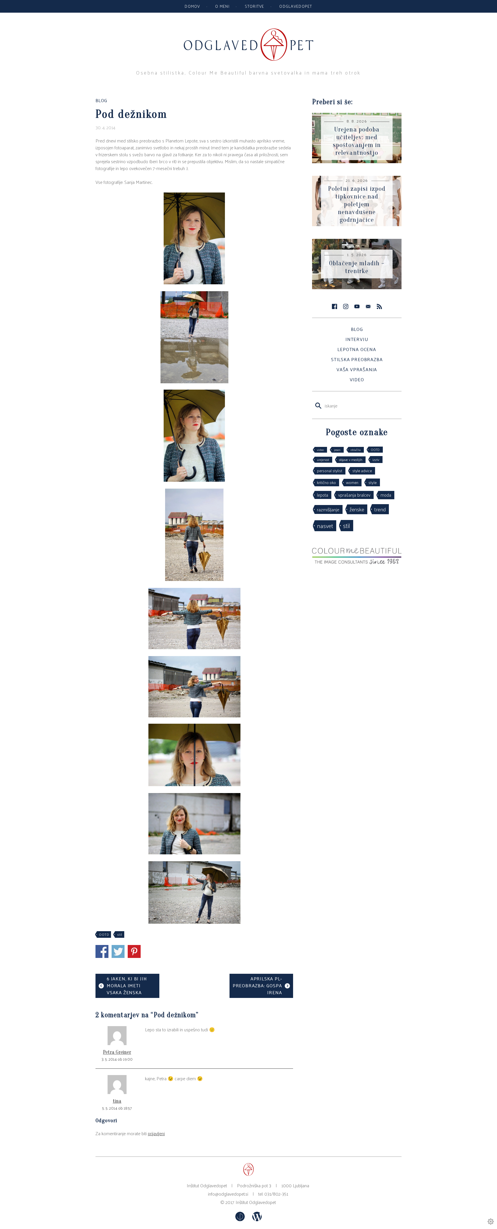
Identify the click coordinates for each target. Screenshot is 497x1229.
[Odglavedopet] (248, 31)
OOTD (104, 934)
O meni (222, 6)
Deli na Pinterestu (134, 951)
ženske (356, 509)
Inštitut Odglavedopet (256, 1202)
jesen (337, 449)
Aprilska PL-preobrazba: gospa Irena (257, 985)
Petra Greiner (117, 1052)
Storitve (254, 6)
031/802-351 (276, 1194)
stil (119, 934)
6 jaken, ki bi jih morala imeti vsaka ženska (127, 985)
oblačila (356, 449)
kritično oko (326, 482)
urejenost (323, 459)
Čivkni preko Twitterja (118, 951)
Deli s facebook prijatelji (101, 951)
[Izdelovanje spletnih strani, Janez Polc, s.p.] (240, 1219)
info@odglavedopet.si (228, 1194)
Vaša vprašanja (357, 369)
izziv (375, 459)
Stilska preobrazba (357, 359)
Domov (192, 6)
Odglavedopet (295, 6)
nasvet (325, 525)
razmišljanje (328, 509)
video (320, 449)
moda (386, 495)
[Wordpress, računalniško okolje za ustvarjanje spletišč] (257, 1219)
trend (380, 509)
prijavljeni (156, 1133)
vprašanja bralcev (354, 495)
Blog (357, 329)
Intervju (356, 339)
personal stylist (329, 470)
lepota (322, 495)
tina (117, 1101)
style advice (362, 470)
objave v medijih (350, 459)
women (352, 482)
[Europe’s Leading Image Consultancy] (357, 562)
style (372, 482)
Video (357, 379)
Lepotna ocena (356, 349)
